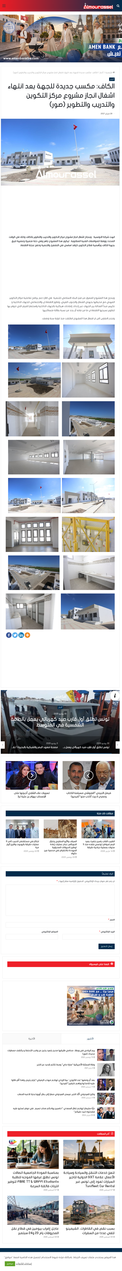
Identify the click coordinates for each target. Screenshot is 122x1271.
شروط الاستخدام (49, 1257)
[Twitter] (15, 635)
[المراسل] (98, 5)
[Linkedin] (21, 635)
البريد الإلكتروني (107, 932)
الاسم (111, 920)
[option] (60, 722)
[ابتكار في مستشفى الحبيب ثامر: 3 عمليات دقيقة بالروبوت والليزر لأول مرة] (22, 828)
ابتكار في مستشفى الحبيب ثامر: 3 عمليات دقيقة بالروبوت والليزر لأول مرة (22, 844)
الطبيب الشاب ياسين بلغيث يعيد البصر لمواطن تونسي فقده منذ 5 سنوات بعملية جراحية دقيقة (99, 844)
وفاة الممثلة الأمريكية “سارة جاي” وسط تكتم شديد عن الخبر (66, 1064)
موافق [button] (10, 1264)
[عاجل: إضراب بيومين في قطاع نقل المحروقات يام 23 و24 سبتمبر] (33, 1210)
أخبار (101, 72)
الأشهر (90, 1038)
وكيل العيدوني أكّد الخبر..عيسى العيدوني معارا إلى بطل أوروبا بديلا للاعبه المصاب (56, 1094)
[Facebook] (9, 635)
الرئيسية (109, 72)
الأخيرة (31, 1038)
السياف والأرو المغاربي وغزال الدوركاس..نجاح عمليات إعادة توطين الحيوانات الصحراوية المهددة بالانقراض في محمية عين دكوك (60, 847)
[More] (27, 635)
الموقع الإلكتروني (49, 932)
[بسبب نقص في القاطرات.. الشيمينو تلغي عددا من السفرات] (89, 1210)
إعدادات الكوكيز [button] (24, 1264)
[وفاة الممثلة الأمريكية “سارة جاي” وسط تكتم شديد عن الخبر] (106, 1069)
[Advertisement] (60, 212)
